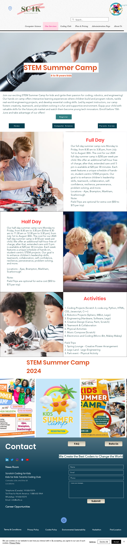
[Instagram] (17, 459)
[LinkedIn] (7, 459)
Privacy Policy (14, 543)
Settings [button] (92, 542)
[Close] (124, 542)
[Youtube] (27, 459)
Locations (9, 483)
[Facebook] (22, 459)
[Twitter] (12, 459)
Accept (116, 542)
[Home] (64, 520)
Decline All (104, 542)
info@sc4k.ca (16, 500)
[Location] (10, 8)
